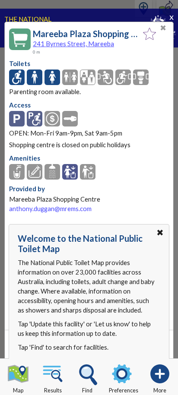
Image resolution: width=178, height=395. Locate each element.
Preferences (123, 390)
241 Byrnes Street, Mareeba (73, 43)
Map (18, 390)
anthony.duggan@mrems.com (50, 208)
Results (53, 390)
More (159, 390)
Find (87, 390)
